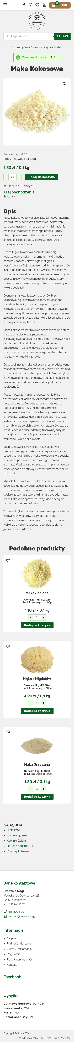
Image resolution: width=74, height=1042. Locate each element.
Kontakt (12, 964)
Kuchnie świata (16, 840)
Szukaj (62, 36)
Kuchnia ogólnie (17, 835)
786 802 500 (15, 911)
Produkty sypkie (43, 47)
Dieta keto (13, 830)
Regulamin (13, 954)
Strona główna (21, 47)
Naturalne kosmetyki (20, 846)
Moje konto (14, 938)
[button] (18, 186)
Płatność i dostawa (19, 943)
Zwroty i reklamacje (19, 949)
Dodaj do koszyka (41, 177)
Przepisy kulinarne (18, 851)
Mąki (59, 47)
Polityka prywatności (20, 959)
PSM (42, 1038)
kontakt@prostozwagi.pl (22, 916)
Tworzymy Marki (62, 1038)
